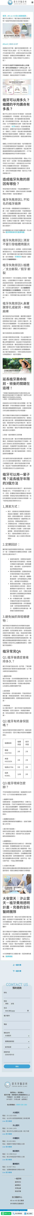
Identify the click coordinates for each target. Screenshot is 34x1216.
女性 (12, 1003)
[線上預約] (25, 1213)
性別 (5, 1001)
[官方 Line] (3, 1213)
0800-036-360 (21, 1104)
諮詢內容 (7, 1052)
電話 (5, 1024)
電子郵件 (7, 1016)
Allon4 (5, 44)
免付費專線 (18, 1213)
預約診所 (7, 1033)
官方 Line (7, 1213)
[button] (32, 2)
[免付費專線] (14, 1213)
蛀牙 (13, 126)
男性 (6, 1003)
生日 (5, 1008)
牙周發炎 (18, 256)
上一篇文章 (17, 965)
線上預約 (29, 1213)
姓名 (5, 992)
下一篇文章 (17, 971)
